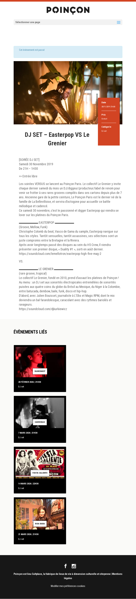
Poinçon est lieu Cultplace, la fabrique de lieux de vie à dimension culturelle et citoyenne (62, 574)
